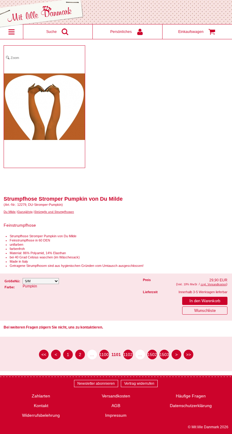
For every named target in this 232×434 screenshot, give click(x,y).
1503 (164, 354)
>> (188, 354)
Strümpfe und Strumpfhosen (54, 211)
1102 (128, 354)
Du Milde (10, 211)
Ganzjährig (25, 211)
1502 (152, 354)
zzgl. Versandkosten (213, 284)
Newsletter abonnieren (96, 383)
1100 (104, 354)
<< (43, 354)
